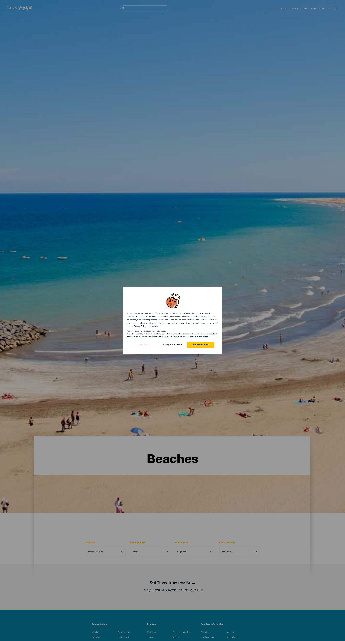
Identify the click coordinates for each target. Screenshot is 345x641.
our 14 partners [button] (158, 314)
